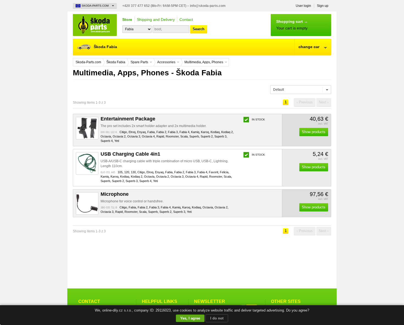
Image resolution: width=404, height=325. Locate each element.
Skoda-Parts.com (95, 25)
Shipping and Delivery (156, 19)
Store (127, 19)
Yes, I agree (190, 318)
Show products (313, 132)
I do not (216, 318)
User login (303, 6)
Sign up (322, 6)
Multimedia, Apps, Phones (203, 62)
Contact (186, 19)
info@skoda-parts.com (208, 6)
